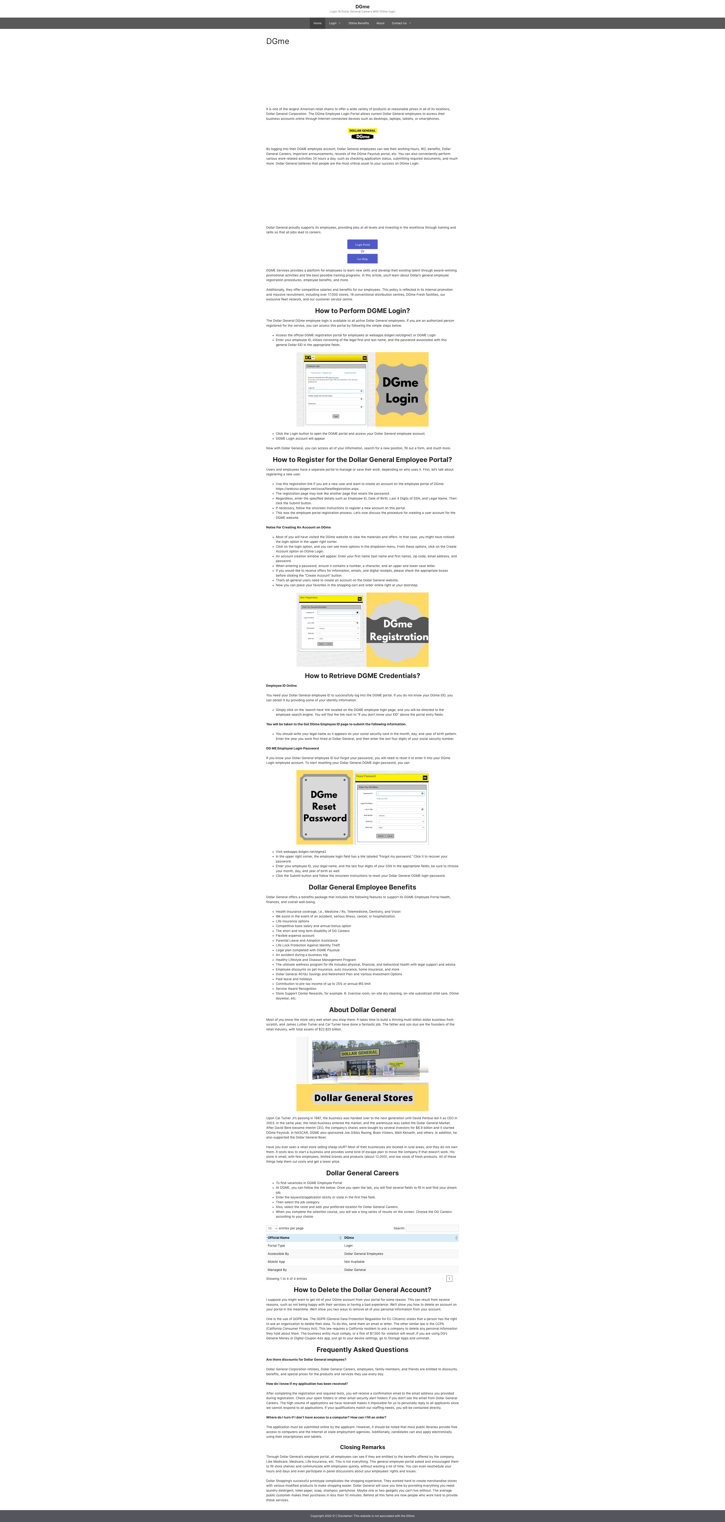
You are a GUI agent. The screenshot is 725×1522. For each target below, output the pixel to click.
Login (332, 23)
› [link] (455, 1279)
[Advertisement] (362, 78)
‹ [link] (442, 1279)
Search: (399, 1228)
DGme (363, 6)
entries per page (291, 1228)
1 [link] (449, 1279)
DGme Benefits (359, 23)
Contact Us (399, 23)
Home (318, 23)
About (380, 23)
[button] (340, 1238)
